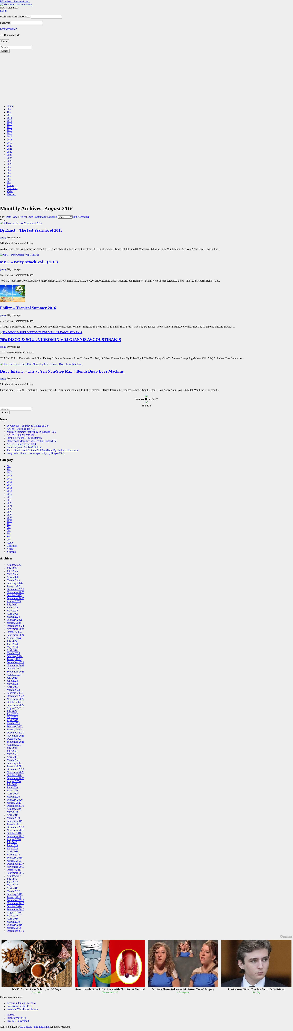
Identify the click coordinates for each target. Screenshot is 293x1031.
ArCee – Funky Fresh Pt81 (21, 434)
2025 (9, 160)
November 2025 (15, 592)
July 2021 (12, 747)
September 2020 (15, 778)
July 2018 (12, 842)
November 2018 (15, 830)
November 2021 (15, 735)
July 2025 (12, 604)
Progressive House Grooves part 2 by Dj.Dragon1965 (35, 453)
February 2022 (15, 726)
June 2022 (12, 714)
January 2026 (14, 586)
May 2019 (12, 811)
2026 (9, 163)
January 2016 (14, 927)
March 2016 (13, 921)
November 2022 (15, 699)
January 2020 (14, 802)
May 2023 (12, 683)
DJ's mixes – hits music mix (15, 1)
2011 (9, 118)
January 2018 (14, 860)
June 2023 (12, 680)
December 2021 (15, 732)
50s (9, 170)
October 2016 (14, 906)
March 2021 (13, 760)
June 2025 (12, 607)
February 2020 (15, 799)
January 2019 (14, 824)
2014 (9, 127)
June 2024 (12, 644)
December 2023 (15, 662)
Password (5, 22)
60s (9, 173)
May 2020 (12, 790)
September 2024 (15, 635)
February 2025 (15, 619)
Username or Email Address (15, 16)
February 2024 (15, 656)
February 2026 (15, 583)
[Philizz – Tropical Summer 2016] (12, 300)
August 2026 (14, 564)
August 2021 (14, 744)
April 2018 (12, 851)
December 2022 (15, 696)
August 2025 (14, 601)
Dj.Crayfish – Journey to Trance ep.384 (28, 425)
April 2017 (12, 888)
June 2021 (12, 750)
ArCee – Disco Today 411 (21, 428)
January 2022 (14, 729)
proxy (3, 237)
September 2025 (15, 598)
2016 (9, 133)
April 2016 (12, 918)
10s (9, 112)
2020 (9, 145)
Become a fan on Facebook (21, 1003)
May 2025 (12, 610)
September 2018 (15, 836)
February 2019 (15, 821)
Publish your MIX (16, 1017)
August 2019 (14, 808)
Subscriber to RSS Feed (19, 1006)
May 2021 (12, 753)
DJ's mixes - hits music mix (35, 1026)
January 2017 (14, 897)
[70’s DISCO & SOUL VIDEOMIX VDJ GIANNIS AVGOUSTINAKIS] (41, 332)
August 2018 (14, 839)
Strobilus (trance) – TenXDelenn (24, 437)
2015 (9, 130)
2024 (9, 157)
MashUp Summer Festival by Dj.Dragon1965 (31, 431)
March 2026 (13, 580)
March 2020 (13, 796)
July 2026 (12, 567)
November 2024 (15, 628)
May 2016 (12, 915)
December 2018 (15, 827)
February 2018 (15, 857)
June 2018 (12, 845)
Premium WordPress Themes (22, 1009)
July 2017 (12, 878)
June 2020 (12, 787)
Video (10, 191)
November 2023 (15, 665)
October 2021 (14, 738)
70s (9, 176)
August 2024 (14, 638)
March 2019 (13, 817)
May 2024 (12, 647)
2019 (9, 142)
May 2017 (12, 885)
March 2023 (13, 689)
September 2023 (15, 671)
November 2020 (15, 772)
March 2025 (13, 616)
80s (9, 179)
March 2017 (13, 891)
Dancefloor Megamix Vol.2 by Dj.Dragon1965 (32, 441)
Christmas (12, 188)
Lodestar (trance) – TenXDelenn (24, 447)
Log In (3, 10)
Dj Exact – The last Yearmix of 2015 (31, 230)
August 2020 (14, 781)
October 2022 (14, 702)
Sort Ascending (81, 216)
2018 (9, 139)
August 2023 (14, 674)
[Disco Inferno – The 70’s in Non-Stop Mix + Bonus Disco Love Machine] (41, 364)
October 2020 (14, 775)
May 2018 (12, 848)
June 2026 (12, 570)
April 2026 (12, 577)
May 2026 (12, 574)
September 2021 (15, 741)
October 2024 (14, 631)
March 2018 (13, 854)
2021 (9, 148)
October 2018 (14, 833)
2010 (9, 115)
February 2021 (15, 763)
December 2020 (15, 769)
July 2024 (12, 641)
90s (9, 182)
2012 (9, 121)
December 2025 (15, 589)
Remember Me (11, 35)
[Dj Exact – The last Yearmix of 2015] (21, 223)
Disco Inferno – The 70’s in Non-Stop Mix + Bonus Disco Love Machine (62, 371)
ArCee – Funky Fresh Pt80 (21, 444)
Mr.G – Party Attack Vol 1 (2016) (29, 262)
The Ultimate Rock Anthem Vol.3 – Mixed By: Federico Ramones (42, 450)
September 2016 (15, 909)
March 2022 (13, 723)
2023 (9, 154)
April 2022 (12, 720)
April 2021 (12, 757)
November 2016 (15, 903)
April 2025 (12, 613)
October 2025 (14, 595)
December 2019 (15, 805)
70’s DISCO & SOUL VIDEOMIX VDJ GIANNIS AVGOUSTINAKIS (60, 339)
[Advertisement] (146, 78)
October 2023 (14, 668)
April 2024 (12, 650)
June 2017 (12, 882)
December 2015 (15, 930)
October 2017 (14, 869)
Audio (10, 185)
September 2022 (15, 705)
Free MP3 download (18, 1020)
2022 (9, 151)
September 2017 (15, 872)
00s (9, 109)
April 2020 (12, 793)
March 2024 (13, 653)
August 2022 (14, 708)
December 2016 (15, 900)
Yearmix (11, 194)
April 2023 (12, 686)
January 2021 (14, 766)
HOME (11, 1014)
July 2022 (12, 711)
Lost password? (8, 28)
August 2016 (14, 912)
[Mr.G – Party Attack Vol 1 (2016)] (19, 254)
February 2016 (15, 924)
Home (10, 106)
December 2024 (15, 625)
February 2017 (15, 894)
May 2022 (12, 717)
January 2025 (14, 622)
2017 (9, 136)
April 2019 (12, 814)
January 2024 (14, 659)
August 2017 (14, 875)
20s (9, 167)
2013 (9, 124)
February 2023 (15, 692)
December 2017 (15, 863)
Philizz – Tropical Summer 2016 (28, 308)
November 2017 (15, 866)
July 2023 (12, 677)
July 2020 (12, 784)
